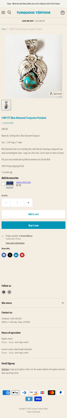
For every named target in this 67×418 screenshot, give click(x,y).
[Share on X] (10, 255)
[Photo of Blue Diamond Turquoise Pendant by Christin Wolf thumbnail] (6, 105)
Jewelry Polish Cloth (23, 182)
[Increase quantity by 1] (28, 202)
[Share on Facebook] (4, 255)
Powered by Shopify (33, 411)
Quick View (9, 188)
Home (4, 29)
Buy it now (34, 225)
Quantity (4, 195)
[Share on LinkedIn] (16, 255)
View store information (15, 243)
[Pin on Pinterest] (22, 255)
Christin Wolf (8, 122)
